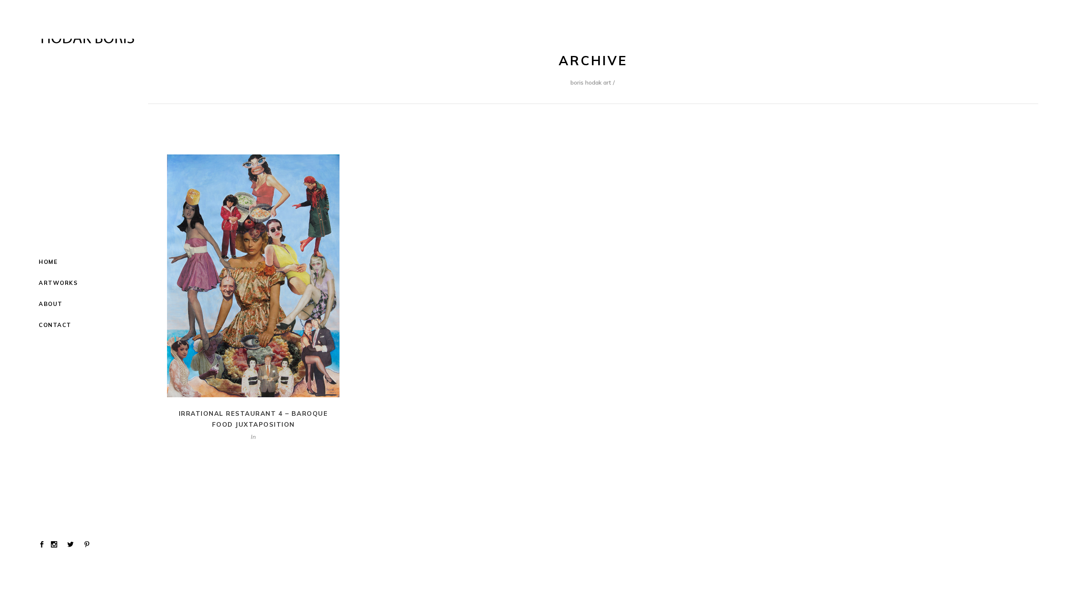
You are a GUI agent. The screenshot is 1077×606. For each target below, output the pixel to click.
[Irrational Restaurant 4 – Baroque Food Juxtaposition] (253, 275)
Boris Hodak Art (590, 82)
